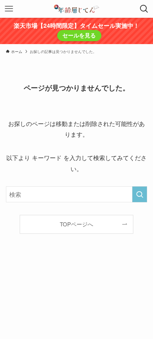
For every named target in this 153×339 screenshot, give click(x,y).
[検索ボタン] (144, 9)
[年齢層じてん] (76, 9)
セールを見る (79, 35)
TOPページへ (76, 224)
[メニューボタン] (9, 9)
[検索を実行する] (139, 194)
